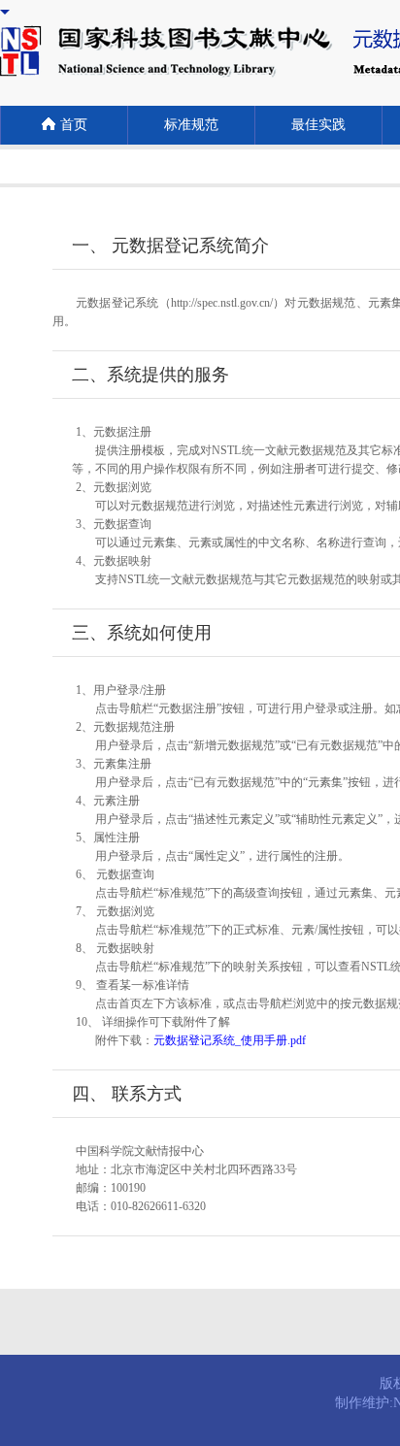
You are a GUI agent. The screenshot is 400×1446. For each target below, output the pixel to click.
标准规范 (191, 124)
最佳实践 (318, 124)
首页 (73, 124)
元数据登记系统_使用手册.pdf (229, 1040)
